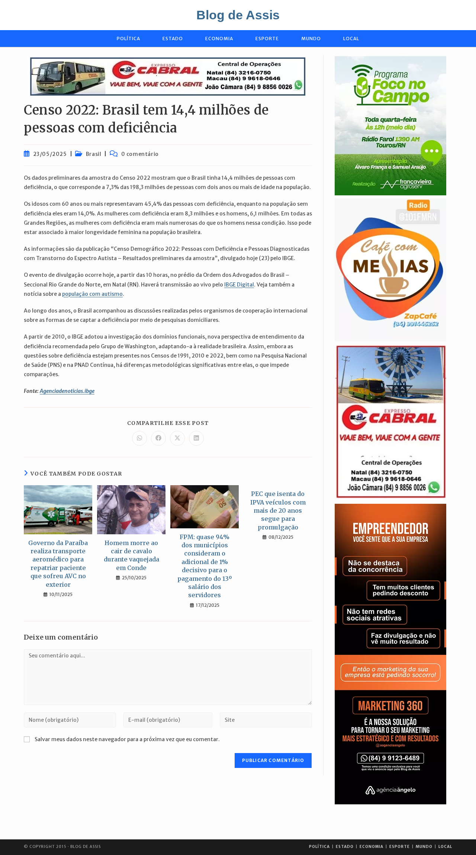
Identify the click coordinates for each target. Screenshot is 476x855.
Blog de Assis (238, 15)
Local (445, 846)
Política (319, 846)
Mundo (424, 846)
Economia (371, 846)
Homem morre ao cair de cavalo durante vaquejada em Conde (131, 555)
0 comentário (140, 154)
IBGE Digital (239, 284)
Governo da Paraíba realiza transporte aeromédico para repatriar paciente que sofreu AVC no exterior (58, 563)
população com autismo (92, 294)
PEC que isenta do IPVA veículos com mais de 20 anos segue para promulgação (278, 510)
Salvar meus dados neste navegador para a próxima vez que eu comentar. (127, 739)
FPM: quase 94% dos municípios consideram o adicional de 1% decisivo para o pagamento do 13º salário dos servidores (204, 566)
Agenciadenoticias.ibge (67, 391)
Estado (345, 846)
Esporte (399, 846)
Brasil (94, 154)
